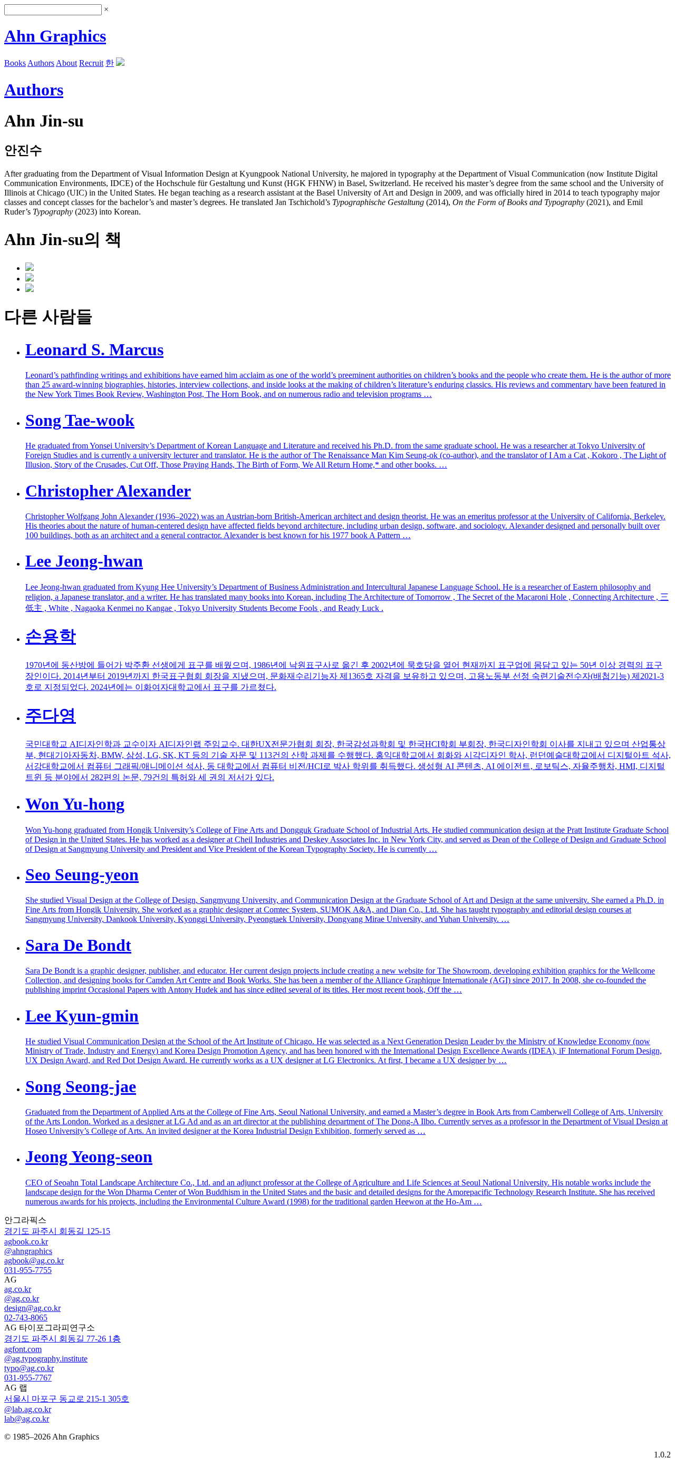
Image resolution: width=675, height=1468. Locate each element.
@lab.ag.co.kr (27, 1409)
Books (15, 63)
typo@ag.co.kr (29, 1368)
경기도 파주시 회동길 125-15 (57, 1231)
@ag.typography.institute (46, 1358)
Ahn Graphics (55, 35)
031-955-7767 (28, 1377)
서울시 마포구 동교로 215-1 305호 (66, 1398)
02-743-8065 (25, 1317)
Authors (40, 63)
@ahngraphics (28, 1251)
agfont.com (23, 1349)
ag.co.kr (17, 1289)
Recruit (91, 63)
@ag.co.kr (21, 1298)
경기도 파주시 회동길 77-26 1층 (62, 1338)
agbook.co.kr (26, 1241)
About (66, 63)
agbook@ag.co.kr (34, 1260)
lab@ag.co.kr (26, 1418)
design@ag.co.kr (32, 1308)
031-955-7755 (28, 1270)
